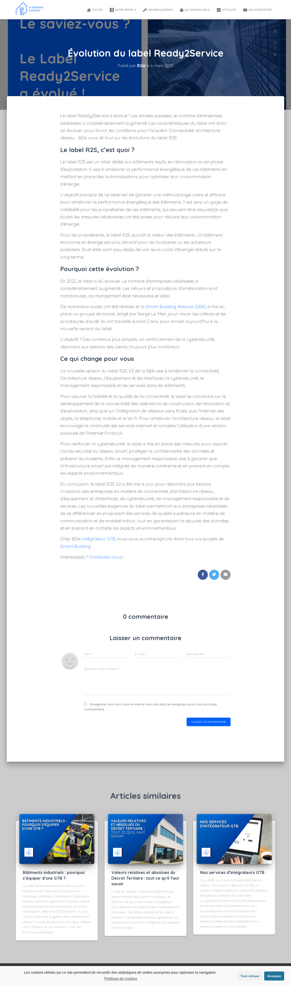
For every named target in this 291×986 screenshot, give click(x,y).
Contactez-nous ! (106, 557)
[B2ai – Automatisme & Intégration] (30, 9)
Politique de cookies (120, 979)
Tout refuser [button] (250, 976)
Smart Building (75, 546)
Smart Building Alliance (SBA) (176, 306)
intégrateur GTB (98, 539)
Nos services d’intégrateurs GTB (232, 872)
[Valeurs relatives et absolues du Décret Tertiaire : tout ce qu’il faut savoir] (145, 838)
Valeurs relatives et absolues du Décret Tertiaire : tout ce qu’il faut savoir (145, 878)
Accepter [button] (274, 976)
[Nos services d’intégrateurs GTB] (234, 838)
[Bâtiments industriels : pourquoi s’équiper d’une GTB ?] (56, 838)
